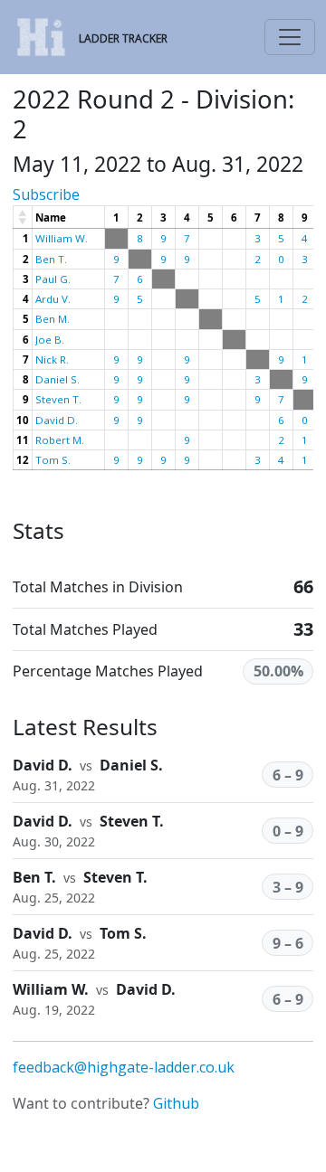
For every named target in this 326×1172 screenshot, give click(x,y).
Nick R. (52, 359)
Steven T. (58, 399)
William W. (61, 238)
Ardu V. (53, 299)
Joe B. (49, 339)
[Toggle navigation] (289, 37)
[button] (23, 217)
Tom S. (53, 460)
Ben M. (52, 319)
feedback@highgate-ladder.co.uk (124, 1067)
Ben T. (51, 259)
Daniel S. (57, 379)
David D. (56, 420)
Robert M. (59, 440)
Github (176, 1103)
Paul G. (53, 279)
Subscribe (46, 194)
